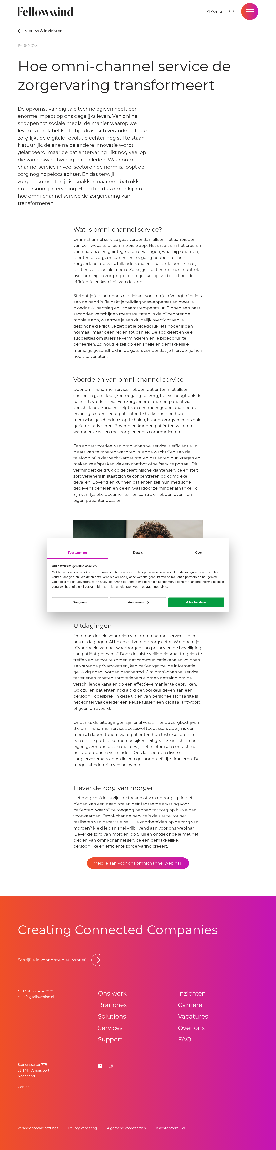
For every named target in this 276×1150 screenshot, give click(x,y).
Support (110, 1039)
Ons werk (112, 993)
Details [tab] (138, 552)
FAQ (184, 1039)
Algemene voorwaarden (126, 1128)
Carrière (190, 1005)
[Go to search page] (232, 11)
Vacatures (193, 1016)
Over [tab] (198, 552)
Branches (112, 1005)
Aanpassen (136, 602)
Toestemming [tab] (77, 552)
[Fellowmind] (46, 11)
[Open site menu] (249, 11)
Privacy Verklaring (82, 1128)
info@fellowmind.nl (38, 997)
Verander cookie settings (38, 1128)
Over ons (191, 1028)
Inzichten (192, 993)
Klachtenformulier (170, 1128)
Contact (24, 1087)
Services (110, 1028)
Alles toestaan (196, 602)
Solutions (112, 1016)
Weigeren (80, 602)
